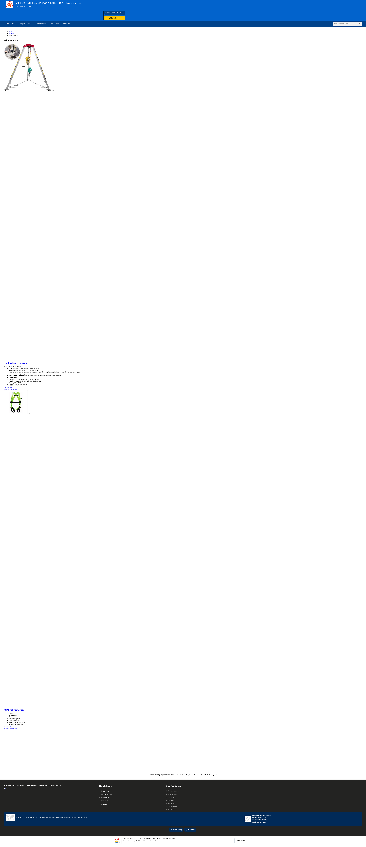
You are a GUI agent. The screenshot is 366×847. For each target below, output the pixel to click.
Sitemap (104, 804)
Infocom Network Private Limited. (147, 841)
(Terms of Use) (171, 838)
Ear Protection (172, 794)
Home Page (10, 24)
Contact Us (67, 24)
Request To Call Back (10, 389)
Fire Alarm (171, 800)
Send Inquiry (115, 18)
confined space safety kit (16, 363)
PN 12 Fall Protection (14, 710)
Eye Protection (172, 807)
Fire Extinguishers (173, 791)
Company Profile (25, 24)
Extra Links (55, 24)
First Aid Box (171, 803)
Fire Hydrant (171, 797)
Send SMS (191, 829)
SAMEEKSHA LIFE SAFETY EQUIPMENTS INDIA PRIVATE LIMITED (48, 4)
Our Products (41, 24)
